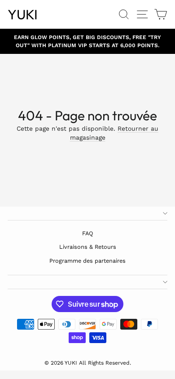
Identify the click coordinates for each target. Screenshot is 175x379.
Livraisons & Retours (87, 246)
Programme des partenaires (87, 260)
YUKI (23, 14)
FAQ (87, 233)
